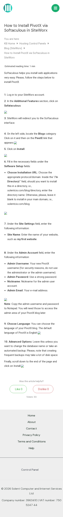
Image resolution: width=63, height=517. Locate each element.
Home (31, 415)
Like (18, 389)
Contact (31, 428)
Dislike (43, 389)
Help (31, 448)
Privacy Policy (31, 435)
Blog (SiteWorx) (13, 48)
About (31, 422)
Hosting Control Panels (33, 43)
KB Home (10, 43)
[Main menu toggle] (55, 8)
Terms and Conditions (32, 441)
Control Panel (29, 470)
